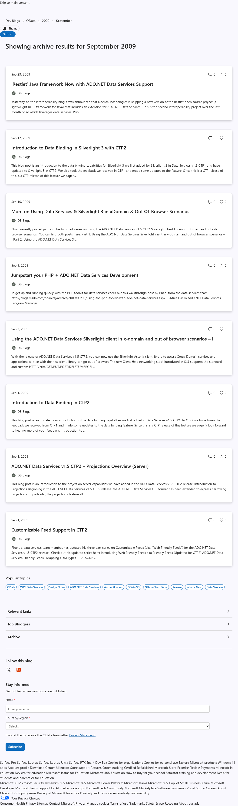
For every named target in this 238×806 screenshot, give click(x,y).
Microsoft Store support (73, 767)
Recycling (171, 803)
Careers (211, 788)
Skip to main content (15, 2)
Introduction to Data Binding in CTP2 (50, 402)
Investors (72, 793)
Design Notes (56, 587)
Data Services (215, 587)
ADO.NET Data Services (84, 587)
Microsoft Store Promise (172, 767)
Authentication (113, 587)
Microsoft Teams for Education (67, 772)
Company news (25, 793)
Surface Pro (8, 762)
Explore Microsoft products (198, 762)
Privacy (81, 803)
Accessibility (121, 793)
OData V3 (134, 587)
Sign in (7, 34)
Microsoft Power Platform (105, 783)
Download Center (42, 767)
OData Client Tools (156, 587)
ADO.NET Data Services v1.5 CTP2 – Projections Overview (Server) (80, 466)
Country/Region (18, 718)
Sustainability (140, 793)
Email (10, 699)
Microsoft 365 (76, 783)
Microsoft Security (31, 783)
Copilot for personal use (161, 762)
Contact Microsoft (62, 803)
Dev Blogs (13, 20)
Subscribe (15, 746)
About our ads (189, 803)
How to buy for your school (145, 772)
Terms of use (119, 803)
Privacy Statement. (82, 735)
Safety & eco (155, 803)
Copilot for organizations (125, 762)
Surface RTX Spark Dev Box (88, 762)
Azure (206, 783)
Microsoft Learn (26, 788)
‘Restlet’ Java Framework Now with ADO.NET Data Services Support (82, 84)
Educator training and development (191, 772)
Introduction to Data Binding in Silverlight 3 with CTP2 (68, 147)
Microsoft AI (8, 783)
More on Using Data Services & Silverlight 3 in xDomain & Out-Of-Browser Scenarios (100, 211)
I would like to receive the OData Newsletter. (51, 735)
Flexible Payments (202, 767)
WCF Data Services (31, 587)
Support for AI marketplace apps (62, 788)
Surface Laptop (27, 762)
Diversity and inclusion (96, 793)
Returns (96, 767)
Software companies (171, 788)
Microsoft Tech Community (105, 788)
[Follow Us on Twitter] (8, 670)
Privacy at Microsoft (51, 793)
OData (31, 20)
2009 (46, 20)
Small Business (190, 783)
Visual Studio (196, 788)
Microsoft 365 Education (107, 772)
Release (177, 587)
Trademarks (137, 803)
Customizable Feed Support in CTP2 (49, 529)
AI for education (42, 778)
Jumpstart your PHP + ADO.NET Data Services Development (74, 275)
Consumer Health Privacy (18, 803)
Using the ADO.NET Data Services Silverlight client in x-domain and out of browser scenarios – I (112, 338)
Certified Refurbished (139, 767)
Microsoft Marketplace (140, 788)
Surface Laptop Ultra (53, 762)
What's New (194, 587)
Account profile (18, 767)
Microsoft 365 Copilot (163, 783)
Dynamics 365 (55, 783)
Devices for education (30, 772)
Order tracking (112, 767)
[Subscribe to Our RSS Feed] (18, 670)
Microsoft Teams (135, 783)
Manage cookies (97, 803)
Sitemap (42, 803)
